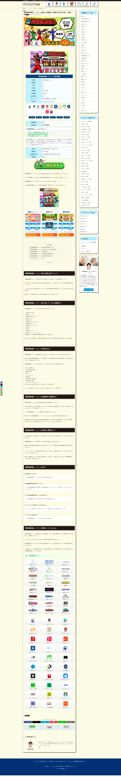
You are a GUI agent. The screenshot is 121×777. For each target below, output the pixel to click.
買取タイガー (84, 60)
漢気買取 (83, 37)
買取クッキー (84, 76)
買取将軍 (83, 66)
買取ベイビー (84, 92)
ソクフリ (83, 100)
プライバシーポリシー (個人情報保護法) (88, 243)
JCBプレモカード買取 (85, 158)
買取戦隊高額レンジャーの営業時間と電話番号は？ (42, 253)
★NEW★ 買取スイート (86, 21)
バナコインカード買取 (85, 189)
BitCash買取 (83, 171)
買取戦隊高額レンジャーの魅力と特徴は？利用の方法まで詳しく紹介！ (48, 12)
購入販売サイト (85, 231)
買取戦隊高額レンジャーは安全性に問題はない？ (42, 256)
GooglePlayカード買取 (85, 129)
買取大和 (83, 97)
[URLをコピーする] (70, 722)
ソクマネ (83, 87)
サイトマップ (84, 248)
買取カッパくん (84, 68)
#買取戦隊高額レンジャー (35, 555)
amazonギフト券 (85, 216)
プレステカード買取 (85, 150)
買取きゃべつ (84, 26)
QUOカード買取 (84, 152)
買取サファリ (84, 110)
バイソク (83, 108)
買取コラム (84, 226)
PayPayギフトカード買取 (86, 142)
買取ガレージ (84, 29)
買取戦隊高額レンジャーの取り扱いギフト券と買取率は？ (44, 249)
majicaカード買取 (84, 139)
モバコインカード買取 (85, 155)
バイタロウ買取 (55, 766)
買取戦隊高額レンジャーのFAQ (38, 258)
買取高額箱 (83, 58)
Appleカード (84, 218)
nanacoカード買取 (85, 134)
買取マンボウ (84, 50)
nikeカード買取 (84, 147)
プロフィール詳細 (89, 289)
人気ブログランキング (66, 728)
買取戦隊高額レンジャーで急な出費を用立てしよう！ (43, 247)
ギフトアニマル (84, 95)
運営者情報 (83, 246)
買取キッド (83, 71)
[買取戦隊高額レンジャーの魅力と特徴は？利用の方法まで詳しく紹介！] (31, 4)
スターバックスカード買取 (86, 195)
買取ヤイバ (83, 84)
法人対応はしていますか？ (38, 259)
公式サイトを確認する (85, 251)
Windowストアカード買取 (86, 179)
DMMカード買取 (84, 163)
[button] (49, 164)
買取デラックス (84, 53)
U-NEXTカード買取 (85, 173)
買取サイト (35, 8)
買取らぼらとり (84, 24)
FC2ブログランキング (32, 728)
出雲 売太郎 (30, 749)
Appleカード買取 (84, 124)
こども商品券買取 (84, 200)
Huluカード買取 (84, 181)
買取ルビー (83, 105)
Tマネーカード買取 (85, 168)
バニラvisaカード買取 (85, 187)
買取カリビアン (84, 79)
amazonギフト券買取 (85, 126)
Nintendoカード (85, 221)
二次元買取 (83, 74)
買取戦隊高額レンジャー (86, 55)
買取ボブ (83, 45)
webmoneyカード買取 (85, 131)
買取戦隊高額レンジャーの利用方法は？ (40, 251)
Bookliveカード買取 (85, 205)
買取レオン (83, 103)
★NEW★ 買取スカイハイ (86, 18)
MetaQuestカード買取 (85, 202)
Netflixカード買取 (84, 176)
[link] (39, 748)
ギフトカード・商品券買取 (86, 121)
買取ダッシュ (25, 8)
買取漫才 (83, 82)
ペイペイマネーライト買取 (86, 145)
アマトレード (84, 89)
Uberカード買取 (84, 184)
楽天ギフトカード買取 (85, 137)
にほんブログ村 (49, 728)
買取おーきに (84, 39)
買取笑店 (83, 34)
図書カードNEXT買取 (85, 197)
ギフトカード (84, 223)
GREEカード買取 (84, 166)
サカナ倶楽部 (84, 42)
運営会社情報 (61, 766)
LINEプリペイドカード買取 (86, 160)
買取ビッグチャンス (85, 63)
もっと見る (49, 262)
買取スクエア (84, 32)
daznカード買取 (84, 192)
